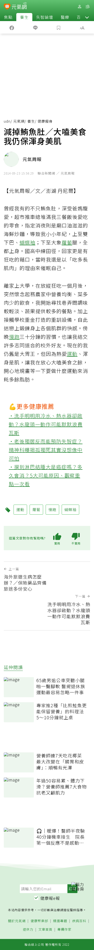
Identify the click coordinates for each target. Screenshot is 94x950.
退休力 (28, 929)
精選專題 (60, 921)
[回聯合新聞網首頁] (7, 7)
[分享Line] (35, 27)
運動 (72, 353)
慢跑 (14, 336)
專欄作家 (64, 929)
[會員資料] (79, 7)
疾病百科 (79, 921)
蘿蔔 (67, 242)
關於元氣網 (17, 921)
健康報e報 (50, 898)
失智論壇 (44, 17)
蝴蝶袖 (27, 242)
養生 (24, 17)
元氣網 (19, 121)
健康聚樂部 (39, 921)
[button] (87, 17)
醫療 (65, 17)
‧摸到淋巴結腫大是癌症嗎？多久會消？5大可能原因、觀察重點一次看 (45, 475)
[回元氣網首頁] (19, 6)
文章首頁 (45, 929)
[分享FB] (12, 27)
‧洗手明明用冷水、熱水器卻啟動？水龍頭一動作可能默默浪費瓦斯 (45, 424)
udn (7, 121)
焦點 (8, 17)
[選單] (87, 7)
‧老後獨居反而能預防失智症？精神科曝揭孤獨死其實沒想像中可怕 (45, 450)
